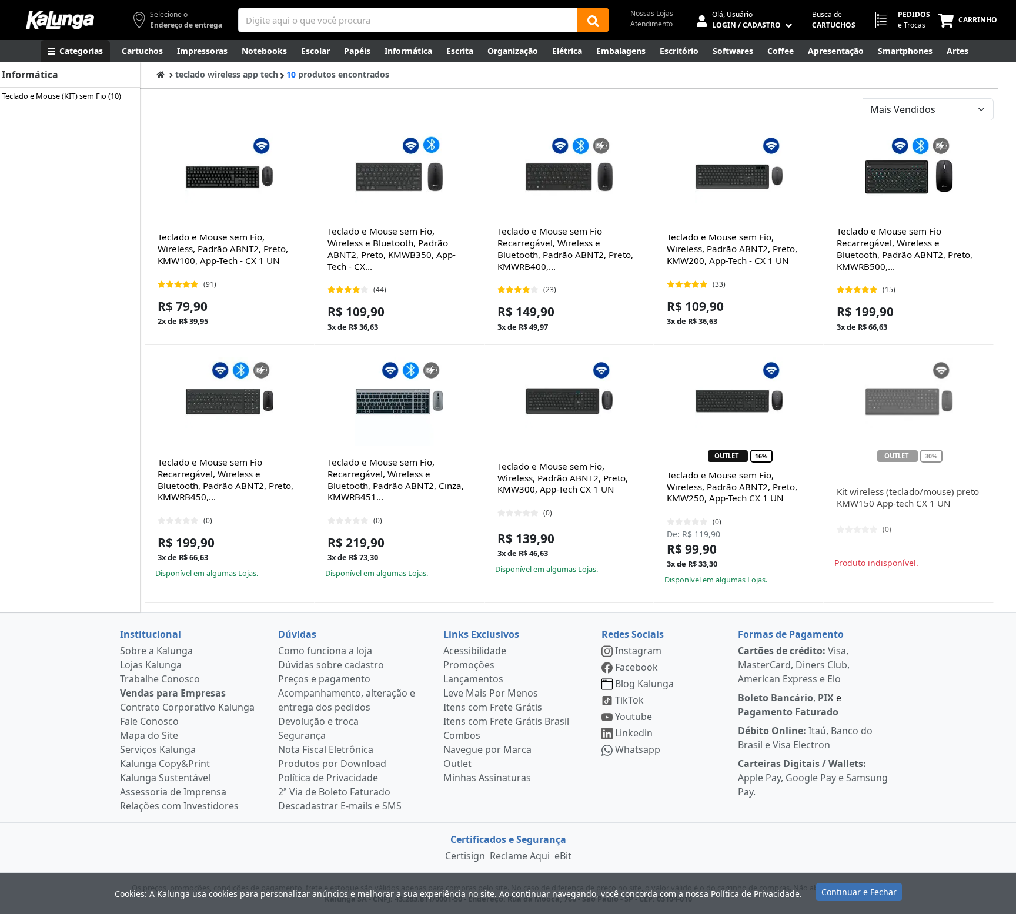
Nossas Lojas (651, 13)
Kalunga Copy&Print (165, 763)
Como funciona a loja (325, 650)
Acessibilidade (474, 650)
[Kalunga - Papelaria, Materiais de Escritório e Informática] (60, 20)
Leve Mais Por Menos (490, 693)
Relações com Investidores (179, 805)
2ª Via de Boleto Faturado (334, 791)
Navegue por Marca (487, 749)
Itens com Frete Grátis (492, 707)
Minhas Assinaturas (487, 777)
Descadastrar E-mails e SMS (340, 805)
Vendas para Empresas (173, 693)
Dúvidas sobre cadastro (331, 664)
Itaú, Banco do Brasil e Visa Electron (805, 737)
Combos (461, 735)
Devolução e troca (318, 721)
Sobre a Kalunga (156, 650)
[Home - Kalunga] (160, 74)
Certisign (465, 855)
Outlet (457, 763)
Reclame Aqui (520, 855)
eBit (563, 855)
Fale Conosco (149, 721)
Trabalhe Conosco (160, 678)
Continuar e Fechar (859, 892)
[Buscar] (593, 20)
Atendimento (651, 24)
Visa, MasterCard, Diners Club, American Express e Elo (794, 664)
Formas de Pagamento (791, 634)
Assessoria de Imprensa (173, 791)
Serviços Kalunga (158, 749)
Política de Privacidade (328, 777)
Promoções (468, 664)
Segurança (302, 735)
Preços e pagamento (324, 678)
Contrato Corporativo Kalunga (187, 707)
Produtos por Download (332, 763)
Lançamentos (473, 678)
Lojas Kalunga (151, 664)
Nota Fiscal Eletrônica (325, 749)
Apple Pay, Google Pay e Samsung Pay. (813, 777)
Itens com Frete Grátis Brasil (506, 721)
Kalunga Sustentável (165, 777)
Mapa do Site (149, 735)
